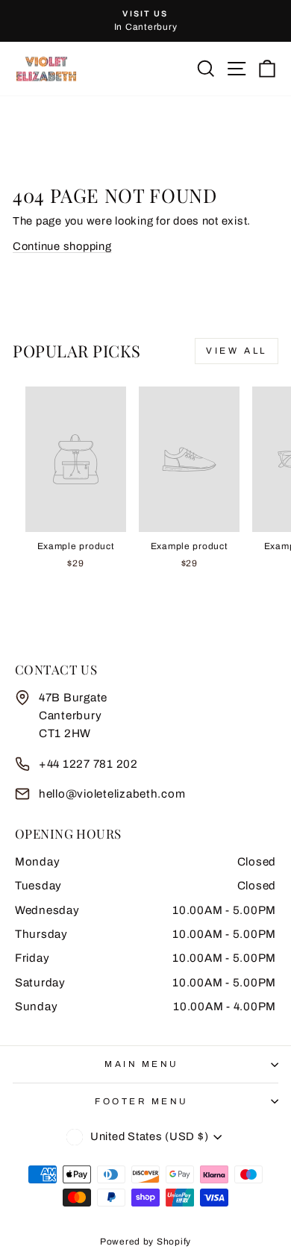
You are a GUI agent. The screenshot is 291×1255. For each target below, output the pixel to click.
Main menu (141, 1064)
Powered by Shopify (145, 1241)
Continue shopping (62, 246)
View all (236, 350)
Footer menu (142, 1101)
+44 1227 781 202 (88, 764)
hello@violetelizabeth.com (112, 794)
